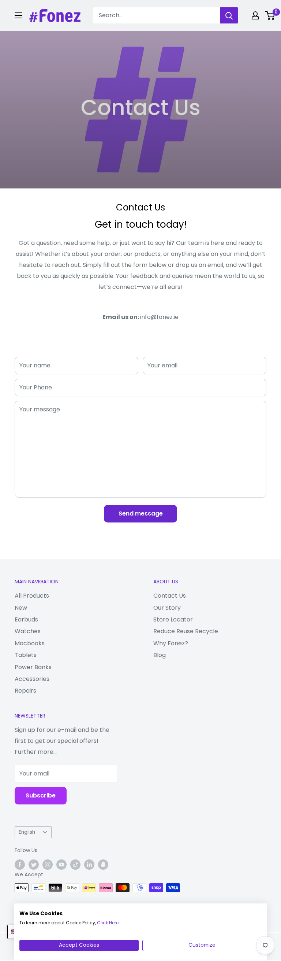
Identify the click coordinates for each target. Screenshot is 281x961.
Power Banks (33, 667)
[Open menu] (18, 15)
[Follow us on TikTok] (75, 864)
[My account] (255, 15)
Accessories (32, 679)
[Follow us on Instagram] (47, 864)
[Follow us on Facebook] (20, 864)
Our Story (167, 608)
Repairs (25, 690)
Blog (159, 655)
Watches (28, 631)
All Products (32, 595)
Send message (141, 513)
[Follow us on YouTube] (61, 864)
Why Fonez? (170, 643)
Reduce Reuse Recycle (185, 631)
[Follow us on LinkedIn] (89, 864)
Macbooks (30, 643)
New (21, 608)
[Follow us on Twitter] (34, 864)
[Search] (229, 15)
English (27, 832)
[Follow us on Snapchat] (103, 864)
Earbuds (26, 619)
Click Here (108, 923)
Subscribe (41, 795)
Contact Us (169, 595)
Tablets (26, 655)
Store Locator (173, 619)
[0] (270, 15)
